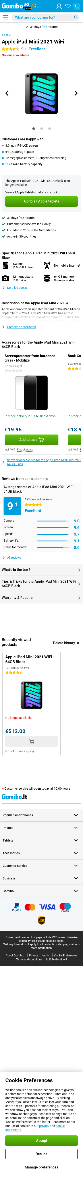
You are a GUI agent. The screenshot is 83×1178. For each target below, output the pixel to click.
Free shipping (25, 449)
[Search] (75, 17)
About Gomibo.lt (15, 955)
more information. (41, 948)
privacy (44, 1126)
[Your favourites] (68, 6)
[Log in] (59, 6)
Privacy (33, 955)
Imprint (46, 955)
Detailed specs (17, 287)
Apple (7, 35)
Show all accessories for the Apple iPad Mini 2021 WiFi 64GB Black (44, 462)
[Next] (75, 93)
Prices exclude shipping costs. (46, 940)
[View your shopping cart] (76, 6)
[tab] (33, 128)
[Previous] (7, 93)
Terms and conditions (29, 959)
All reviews (14, 557)
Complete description (21, 327)
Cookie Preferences (65, 955)
